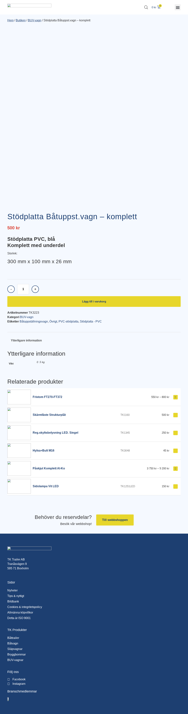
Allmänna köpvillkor (20, 612)
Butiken (21, 20)
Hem (10, 20)
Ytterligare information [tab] (26, 340)
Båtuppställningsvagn (34, 321)
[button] (178, 7)
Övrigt (53, 321)
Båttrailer (13, 637)
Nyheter (12, 590)
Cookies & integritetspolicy (24, 607)
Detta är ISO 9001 (19, 618)
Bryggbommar (16, 654)
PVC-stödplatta (68, 321)
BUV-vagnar (15, 660)
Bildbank (13, 601)
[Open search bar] (146, 7)
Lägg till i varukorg (94, 301)
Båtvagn (12, 643)
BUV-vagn (34, 20)
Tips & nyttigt (15, 595)
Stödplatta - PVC (91, 321)
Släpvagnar (14, 648)
